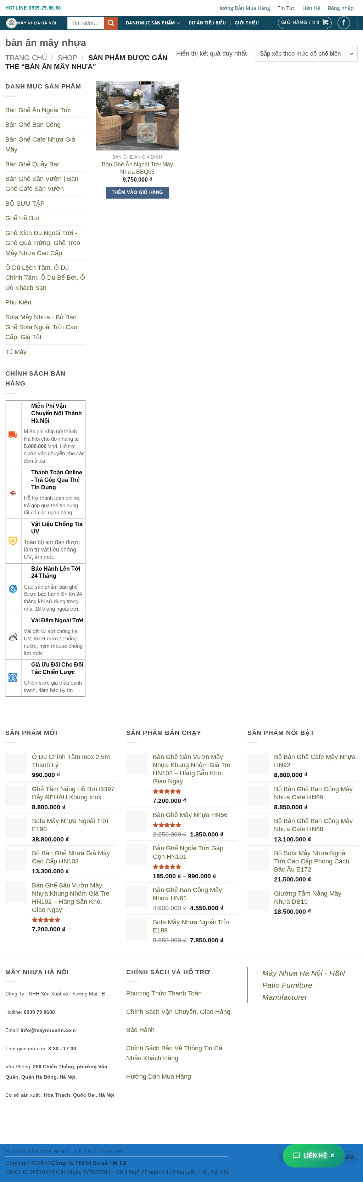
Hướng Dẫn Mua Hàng (243, 8)
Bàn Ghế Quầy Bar (32, 164)
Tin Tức (286, 8)
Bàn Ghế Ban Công (33, 125)
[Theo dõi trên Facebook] (344, 22)
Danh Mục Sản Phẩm (150, 23)
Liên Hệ (311, 8)
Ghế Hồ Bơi (22, 218)
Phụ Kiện (18, 302)
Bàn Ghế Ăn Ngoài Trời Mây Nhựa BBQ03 (137, 168)
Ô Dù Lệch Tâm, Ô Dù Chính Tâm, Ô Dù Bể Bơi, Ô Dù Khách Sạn (45, 277)
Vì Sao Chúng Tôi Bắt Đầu (102, 36)
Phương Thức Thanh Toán (164, 993)
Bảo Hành (140, 1029)
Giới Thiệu (247, 23)
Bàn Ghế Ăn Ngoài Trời (38, 110)
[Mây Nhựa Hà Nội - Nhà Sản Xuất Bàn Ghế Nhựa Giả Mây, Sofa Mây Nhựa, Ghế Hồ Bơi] (31, 23)
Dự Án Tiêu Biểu (207, 23)
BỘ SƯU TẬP (25, 203)
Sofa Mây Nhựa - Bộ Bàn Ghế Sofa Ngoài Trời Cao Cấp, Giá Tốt (41, 327)
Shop (67, 58)
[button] (305, 23)
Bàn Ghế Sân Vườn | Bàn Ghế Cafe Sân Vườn (41, 183)
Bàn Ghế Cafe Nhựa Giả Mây (40, 144)
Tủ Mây (16, 351)
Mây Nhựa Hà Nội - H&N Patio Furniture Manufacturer (303, 985)
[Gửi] (111, 23)
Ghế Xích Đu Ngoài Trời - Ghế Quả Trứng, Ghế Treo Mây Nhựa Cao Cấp (42, 243)
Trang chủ (26, 58)
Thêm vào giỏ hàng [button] (137, 192)
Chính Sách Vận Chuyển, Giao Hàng (178, 1011)
